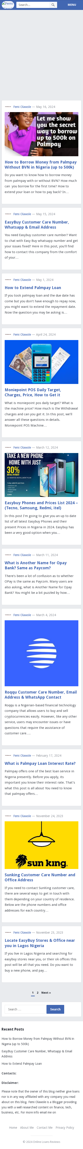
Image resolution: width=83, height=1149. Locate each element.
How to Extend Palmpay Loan (33, 287)
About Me (27, 1127)
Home (13, 1127)
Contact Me (44, 1127)
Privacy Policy (65, 1127)
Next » (46, 992)
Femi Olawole (22, 107)
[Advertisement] (41, 57)
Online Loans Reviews (46, 1141)
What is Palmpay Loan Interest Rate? (40, 763)
